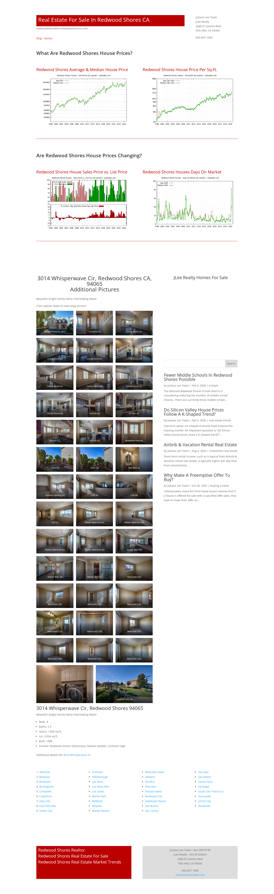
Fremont (97, 772)
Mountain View (154, 772)
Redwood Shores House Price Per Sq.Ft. (180, 69)
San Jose (203, 772)
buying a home (219, 485)
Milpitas (97, 806)
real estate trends (220, 420)
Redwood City (153, 796)
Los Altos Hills (100, 786)
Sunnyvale (204, 796)
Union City (204, 801)
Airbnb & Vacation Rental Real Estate (200, 445)
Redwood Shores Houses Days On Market (182, 172)
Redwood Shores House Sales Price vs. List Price (81, 172)
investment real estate (223, 451)
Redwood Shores (155, 801)
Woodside (204, 806)
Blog (39, 38)
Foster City (45, 810)
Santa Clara (205, 781)
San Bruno (151, 806)
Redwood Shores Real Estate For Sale (73, 856)
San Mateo (204, 777)
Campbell (45, 791)
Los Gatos (98, 791)
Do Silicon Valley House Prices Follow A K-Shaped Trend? (194, 412)
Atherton (44, 772)
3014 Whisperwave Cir (77, 755)
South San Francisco (210, 791)
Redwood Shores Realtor (61, 850)
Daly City (44, 801)
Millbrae (97, 801)
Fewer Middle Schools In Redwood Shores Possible (198, 377)
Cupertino (45, 796)
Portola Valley (153, 791)
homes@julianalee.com (190, 875)
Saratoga (203, 786)
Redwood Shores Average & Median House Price (82, 69)
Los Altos (97, 781)
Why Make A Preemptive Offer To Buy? (197, 477)
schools (213, 385)
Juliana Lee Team (178, 385)
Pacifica (150, 781)
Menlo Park (99, 796)
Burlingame (46, 786)
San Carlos (151, 810)
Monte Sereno (101, 810)
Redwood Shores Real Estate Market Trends (79, 862)
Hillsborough (100, 777)
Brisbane (45, 781)
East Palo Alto (47, 806)
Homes (48, 38)
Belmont (44, 777)
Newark (150, 777)
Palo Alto (150, 786)
